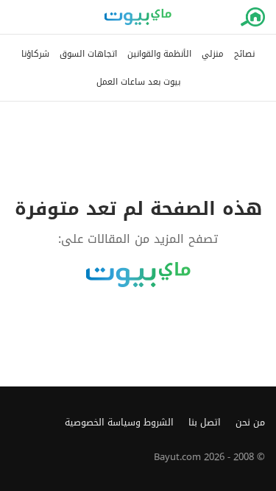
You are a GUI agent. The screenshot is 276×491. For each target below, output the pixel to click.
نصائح (244, 54)
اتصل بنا (204, 422)
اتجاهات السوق (88, 54)
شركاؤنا (35, 54)
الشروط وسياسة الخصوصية (119, 422)
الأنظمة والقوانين (159, 54)
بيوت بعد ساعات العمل (138, 82)
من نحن (250, 422)
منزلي (213, 54)
